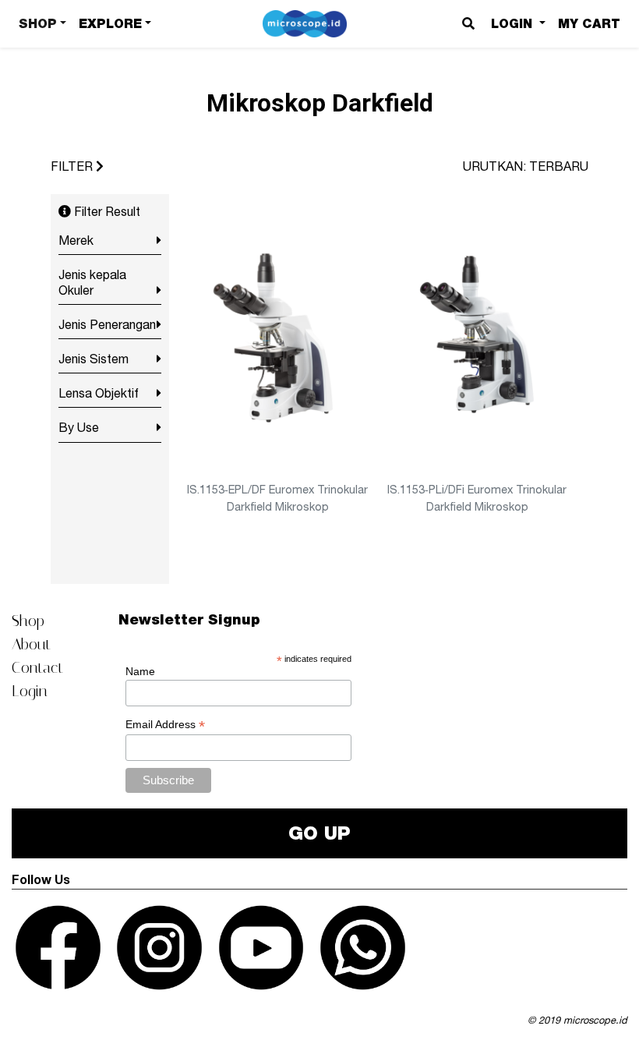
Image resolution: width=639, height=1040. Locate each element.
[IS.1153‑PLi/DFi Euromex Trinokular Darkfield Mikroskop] (477, 336)
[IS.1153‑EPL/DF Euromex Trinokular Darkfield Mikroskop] (278, 336)
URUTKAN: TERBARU (525, 166)
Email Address (165, 724)
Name (140, 671)
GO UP (319, 833)
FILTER (73, 166)
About (31, 644)
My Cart (589, 23)
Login (30, 690)
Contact (37, 667)
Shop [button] (38, 23)
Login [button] (513, 23)
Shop (28, 620)
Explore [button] (110, 23)
